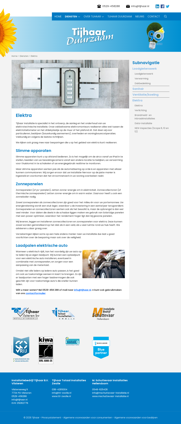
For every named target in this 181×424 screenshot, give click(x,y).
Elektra (137, 100)
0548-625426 (100, 389)
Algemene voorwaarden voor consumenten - (88, 417)
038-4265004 (59, 389)
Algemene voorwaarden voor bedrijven (136, 417)
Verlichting (141, 110)
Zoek (165, 16)
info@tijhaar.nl (140, 6)
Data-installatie (143, 123)
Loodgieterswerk (144, 69)
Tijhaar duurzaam (119, 16)
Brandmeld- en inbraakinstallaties (145, 117)
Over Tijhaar (92, 16)
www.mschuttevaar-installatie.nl (110, 396)
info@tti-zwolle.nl (61, 392)
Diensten (71, 16)
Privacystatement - (52, 417)
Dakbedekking (143, 83)
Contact (154, 16)
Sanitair (138, 89)
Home (58, 16)
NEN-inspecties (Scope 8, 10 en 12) (152, 130)
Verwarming (141, 78)
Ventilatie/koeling (145, 95)
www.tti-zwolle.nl (61, 396)
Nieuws (139, 16)
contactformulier (36, 293)
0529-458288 (111, 6)
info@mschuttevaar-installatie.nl (110, 392)
